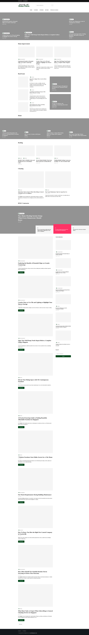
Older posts (20, 624)
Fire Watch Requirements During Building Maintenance (34, 494)
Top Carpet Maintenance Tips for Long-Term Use (56, 192)
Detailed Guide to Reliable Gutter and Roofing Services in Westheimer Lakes (26, 161)
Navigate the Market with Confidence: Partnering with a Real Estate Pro (60, 105)
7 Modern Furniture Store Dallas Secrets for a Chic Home (35, 457)
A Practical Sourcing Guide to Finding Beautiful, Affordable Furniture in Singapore (77, 35)
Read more (21, 272)
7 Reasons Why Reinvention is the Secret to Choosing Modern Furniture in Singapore (10, 134)
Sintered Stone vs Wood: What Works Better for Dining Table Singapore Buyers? (55, 134)
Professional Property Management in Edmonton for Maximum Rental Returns (60, 87)
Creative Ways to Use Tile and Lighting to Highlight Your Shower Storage (43, 62)
